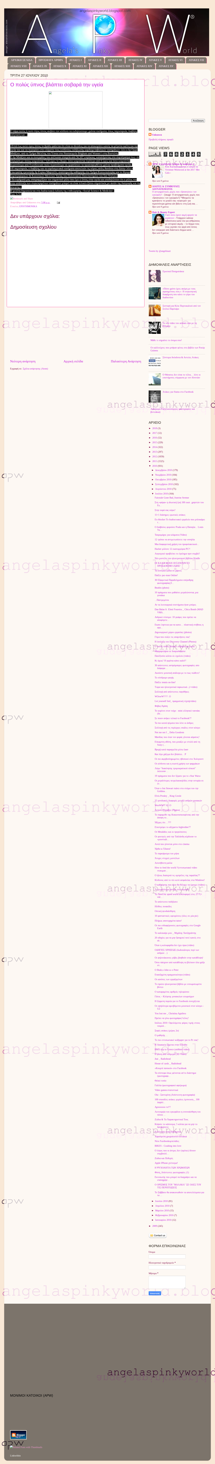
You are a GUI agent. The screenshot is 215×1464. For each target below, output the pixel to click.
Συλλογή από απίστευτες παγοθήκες (172, 691)
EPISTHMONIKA (28, 206)
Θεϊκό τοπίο (160, 1080)
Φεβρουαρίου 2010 (164, 1215)
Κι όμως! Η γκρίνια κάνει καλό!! (170, 660)
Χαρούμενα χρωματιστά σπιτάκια (171, 1136)
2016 (155, 437)
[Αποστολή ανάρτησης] (58, 202)
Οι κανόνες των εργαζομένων (168, 979)
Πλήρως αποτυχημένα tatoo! (168, 920)
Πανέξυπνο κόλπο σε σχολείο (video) (172, 656)
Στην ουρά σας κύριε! (165, 510)
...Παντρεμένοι (162, 600)
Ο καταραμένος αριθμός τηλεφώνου (172, 991)
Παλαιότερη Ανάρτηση (126, 361)
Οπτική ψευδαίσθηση (165, 911)
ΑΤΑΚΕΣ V (155, 60)
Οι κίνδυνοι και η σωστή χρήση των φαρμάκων (177, 763)
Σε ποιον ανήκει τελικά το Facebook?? (173, 718)
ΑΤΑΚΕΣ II (94, 60)
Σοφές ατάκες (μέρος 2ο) (167, 1030)
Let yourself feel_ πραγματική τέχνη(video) (175, 701)
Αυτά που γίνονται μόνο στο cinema (172, 844)
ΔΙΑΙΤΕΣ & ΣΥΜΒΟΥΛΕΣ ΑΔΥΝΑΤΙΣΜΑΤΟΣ (166, 187)
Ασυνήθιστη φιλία (163, 863)
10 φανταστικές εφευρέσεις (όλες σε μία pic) (176, 915)
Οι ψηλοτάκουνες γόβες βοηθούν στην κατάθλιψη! (179, 957)
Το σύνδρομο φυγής (164, 677)
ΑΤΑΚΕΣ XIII (122, 66)
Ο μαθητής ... (161, 1035)
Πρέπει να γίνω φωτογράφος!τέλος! (172, 1018)
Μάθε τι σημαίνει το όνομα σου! (166, 340)
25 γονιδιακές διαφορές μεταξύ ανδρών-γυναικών (178, 800)
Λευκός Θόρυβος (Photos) (167, 810)
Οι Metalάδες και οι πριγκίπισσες (171, 831)
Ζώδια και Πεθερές (164, 1158)
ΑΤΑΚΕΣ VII (196, 60)
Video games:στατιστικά (166, 1090)
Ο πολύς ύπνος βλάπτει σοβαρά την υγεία (56, 84)
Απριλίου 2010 (162, 1205)
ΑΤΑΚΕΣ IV (135, 60)
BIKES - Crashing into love (168, 1145)
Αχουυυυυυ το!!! (163, 1107)
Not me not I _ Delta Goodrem (169, 732)
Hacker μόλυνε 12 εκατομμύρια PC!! (172, 549)
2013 (155, 451)
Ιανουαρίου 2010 (163, 1220)
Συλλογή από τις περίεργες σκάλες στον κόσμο (177, 727)
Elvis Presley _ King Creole (168, 795)
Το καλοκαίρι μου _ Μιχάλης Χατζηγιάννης (175, 933)
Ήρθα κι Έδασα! (163, 848)
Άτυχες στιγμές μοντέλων (167, 858)
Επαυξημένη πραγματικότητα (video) (172, 974)
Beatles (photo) (162, 587)
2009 (155, 1226)
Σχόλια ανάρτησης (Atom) (35, 368)
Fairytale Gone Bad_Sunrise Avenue (172, 497)
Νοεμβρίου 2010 (163, 474)
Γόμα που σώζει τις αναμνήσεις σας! (172, 637)
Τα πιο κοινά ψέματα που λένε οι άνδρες (174, 723)
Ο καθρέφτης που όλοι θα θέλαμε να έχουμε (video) (180, 884)
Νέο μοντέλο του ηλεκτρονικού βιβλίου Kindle (177, 558)
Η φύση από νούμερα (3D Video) (170, 1054)
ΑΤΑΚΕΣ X (59, 66)
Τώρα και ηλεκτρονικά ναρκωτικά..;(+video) (176, 687)
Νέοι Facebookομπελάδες (167, 1141)
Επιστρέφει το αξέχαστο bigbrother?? (173, 827)
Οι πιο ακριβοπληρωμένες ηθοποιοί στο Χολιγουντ (179, 759)
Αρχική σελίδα (73, 361)
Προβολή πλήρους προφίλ (161, 139)
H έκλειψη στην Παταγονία (168, 1131)
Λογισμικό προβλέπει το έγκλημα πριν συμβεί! (177, 553)
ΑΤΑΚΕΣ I (75, 60)
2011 (155, 461)
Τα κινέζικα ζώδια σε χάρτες (168, 570)
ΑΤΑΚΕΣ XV (166, 66)
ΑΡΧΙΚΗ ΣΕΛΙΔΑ (21, 60)
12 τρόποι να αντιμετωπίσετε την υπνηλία (175, 539)
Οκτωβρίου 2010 (163, 479)
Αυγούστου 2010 (163, 489)
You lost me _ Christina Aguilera (170, 1013)
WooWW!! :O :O (163, 805)
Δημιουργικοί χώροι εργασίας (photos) (173, 632)
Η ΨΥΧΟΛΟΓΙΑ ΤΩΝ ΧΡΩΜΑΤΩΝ (172, 1167)
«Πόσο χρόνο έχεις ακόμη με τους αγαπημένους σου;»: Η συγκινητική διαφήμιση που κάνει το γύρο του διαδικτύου (180, 293)
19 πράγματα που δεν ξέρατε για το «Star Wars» (178, 776)
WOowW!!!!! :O (163, 696)
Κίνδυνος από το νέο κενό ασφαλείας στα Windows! (180, 880)
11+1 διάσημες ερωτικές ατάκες (170, 514)
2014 (155, 447)
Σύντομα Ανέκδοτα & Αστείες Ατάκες (181, 357)
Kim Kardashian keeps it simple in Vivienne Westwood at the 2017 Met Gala (182, 169)
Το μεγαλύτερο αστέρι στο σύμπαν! (172, 889)
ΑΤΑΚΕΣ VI (175, 60)
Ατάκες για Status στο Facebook (178, 391)
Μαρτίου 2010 (162, 1210)
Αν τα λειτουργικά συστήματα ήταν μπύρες (175, 604)
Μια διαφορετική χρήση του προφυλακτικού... (177, 544)
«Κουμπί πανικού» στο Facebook (170, 1068)
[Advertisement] (75, 333)
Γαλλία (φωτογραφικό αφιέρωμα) (171, 1085)
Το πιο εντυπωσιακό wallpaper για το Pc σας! (176, 1040)
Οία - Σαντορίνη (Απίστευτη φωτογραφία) (175, 1094)
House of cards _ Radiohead (168, 1063)
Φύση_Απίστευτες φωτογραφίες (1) (172, 1172)
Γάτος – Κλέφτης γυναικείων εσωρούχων (174, 996)
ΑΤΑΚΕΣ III (115, 60)
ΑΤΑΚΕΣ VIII (18, 66)
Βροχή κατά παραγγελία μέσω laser (171, 749)
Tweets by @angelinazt (160, 251)
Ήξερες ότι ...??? (163, 822)
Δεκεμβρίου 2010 (164, 470)
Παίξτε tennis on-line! (165, 682)
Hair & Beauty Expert (163, 212)
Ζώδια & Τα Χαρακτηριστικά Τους (171, 1119)
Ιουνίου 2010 (161, 1201)
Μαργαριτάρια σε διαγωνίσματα (170, 651)
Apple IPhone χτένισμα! (166, 1163)
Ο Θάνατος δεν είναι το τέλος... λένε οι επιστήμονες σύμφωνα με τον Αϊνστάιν (182, 376)
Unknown (157, 134)
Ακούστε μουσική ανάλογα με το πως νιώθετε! (177, 673)
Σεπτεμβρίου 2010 (164, 484)
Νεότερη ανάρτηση (22, 361)
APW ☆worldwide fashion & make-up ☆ (173, 164)
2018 (155, 428)
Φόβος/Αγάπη (161, 706)
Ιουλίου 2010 (162, 493)
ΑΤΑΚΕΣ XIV (144, 66)
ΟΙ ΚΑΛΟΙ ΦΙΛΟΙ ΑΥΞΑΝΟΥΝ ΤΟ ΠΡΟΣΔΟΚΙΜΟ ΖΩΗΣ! (172, 564)
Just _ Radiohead (163, 1058)
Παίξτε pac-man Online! (166, 575)
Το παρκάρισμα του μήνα (167, 853)
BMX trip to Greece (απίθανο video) (172, 1049)
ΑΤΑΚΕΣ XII (100, 66)
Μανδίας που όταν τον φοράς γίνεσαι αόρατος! (177, 737)
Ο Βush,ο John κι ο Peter (167, 970)
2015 (155, 442)
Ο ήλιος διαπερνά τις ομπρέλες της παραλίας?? (177, 875)
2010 (155, 466)
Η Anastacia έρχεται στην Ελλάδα (171, 1044)
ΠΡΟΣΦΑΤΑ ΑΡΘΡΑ (51, 60)
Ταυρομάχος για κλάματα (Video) (171, 534)
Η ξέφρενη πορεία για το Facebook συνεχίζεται (177, 1001)
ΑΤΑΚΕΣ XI (79, 66)
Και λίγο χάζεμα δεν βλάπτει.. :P (170, 754)
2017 (155, 433)
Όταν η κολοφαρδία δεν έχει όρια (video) (174, 945)
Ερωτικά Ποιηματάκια (173, 271)
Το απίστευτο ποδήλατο (166, 901)
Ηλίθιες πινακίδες (163, 906)
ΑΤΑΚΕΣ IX (40, 66)
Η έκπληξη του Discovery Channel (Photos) (175, 641)
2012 (155, 456)
